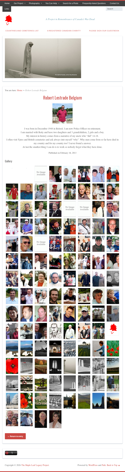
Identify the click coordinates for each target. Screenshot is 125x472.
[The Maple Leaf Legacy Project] (8, 24)
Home (7, 3)
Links (7, 9)
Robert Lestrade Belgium (62, 97)
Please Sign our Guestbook (104, 31)
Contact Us (114, 3)
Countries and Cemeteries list (22, 31)
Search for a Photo (70, 3)
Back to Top (112, 465)
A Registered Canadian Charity (64, 31)
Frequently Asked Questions (94, 3)
